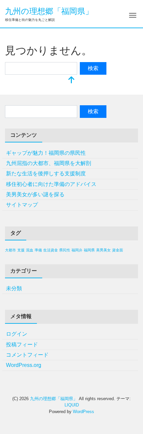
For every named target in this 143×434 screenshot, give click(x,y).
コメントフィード (27, 355)
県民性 (64, 250)
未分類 (14, 288)
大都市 (10, 250)
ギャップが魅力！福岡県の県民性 (46, 153)
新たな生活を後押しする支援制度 (46, 173)
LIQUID (72, 404)
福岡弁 (77, 250)
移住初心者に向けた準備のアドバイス (51, 184)
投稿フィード (22, 344)
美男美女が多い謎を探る (35, 194)
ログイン (16, 334)
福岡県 (89, 250)
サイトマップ (22, 205)
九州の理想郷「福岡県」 (49, 11)
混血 (29, 250)
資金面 (117, 250)
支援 (21, 250)
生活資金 (50, 250)
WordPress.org (23, 365)
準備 (38, 250)
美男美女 (103, 250)
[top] (71, 80)
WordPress (83, 411)
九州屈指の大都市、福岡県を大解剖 (48, 163)
